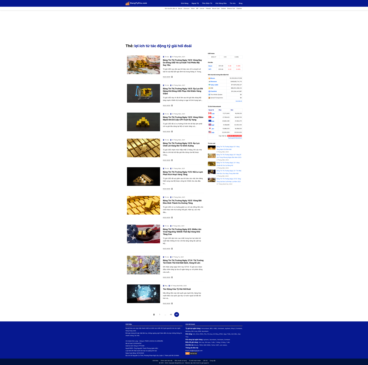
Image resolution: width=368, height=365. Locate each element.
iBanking (187, 331)
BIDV (211, 328)
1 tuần (213, 342)
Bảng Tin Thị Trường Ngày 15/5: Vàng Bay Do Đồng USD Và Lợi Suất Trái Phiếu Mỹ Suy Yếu (182, 62)
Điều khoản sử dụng (181, 360)
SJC (194, 334)
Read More (166, 77)
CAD (212, 113)
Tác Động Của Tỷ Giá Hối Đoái (177, 289)
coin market (223, 345)
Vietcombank (205, 328)
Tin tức (233, 3)
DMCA (187, 353)
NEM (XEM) (207, 345)
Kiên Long (194, 331)
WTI (210, 69)
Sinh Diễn (234, 334)
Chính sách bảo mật (166, 360)
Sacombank (205, 331)
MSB (199, 331)
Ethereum (213, 81)
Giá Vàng (184, 3)
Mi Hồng (215, 334)
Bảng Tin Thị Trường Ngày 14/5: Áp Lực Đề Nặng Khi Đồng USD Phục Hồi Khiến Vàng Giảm (183, 91)
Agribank (227, 328)
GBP (212, 125)
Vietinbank (221, 328)
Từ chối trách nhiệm (195, 360)
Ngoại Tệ (195, 3)
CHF (212, 117)
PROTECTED (193, 353)
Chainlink (213, 91)
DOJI (197, 334)
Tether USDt (214, 85)
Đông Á (233, 328)
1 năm (228, 342)
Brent (210, 66)
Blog (240, 3)
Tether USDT (215, 345)
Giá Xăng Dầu (221, 3)
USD (212, 132)
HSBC (215, 328)
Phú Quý (209, 334)
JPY (212, 129)
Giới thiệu (155, 360)
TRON (201, 345)
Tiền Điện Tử (207, 3)
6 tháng (223, 342)
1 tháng (218, 342)
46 (171, 314)
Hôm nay (201, 342)
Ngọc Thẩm (227, 334)
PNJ (205, 334)
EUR (212, 121)
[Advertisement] (184, 24)
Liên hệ (205, 360)
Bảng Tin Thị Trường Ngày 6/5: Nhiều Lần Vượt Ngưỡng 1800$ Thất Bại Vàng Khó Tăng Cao (182, 231)
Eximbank (239, 328)
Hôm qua (207, 342)
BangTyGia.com (138, 3)
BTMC (201, 334)
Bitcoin (212, 78)
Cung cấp (212, 360)
